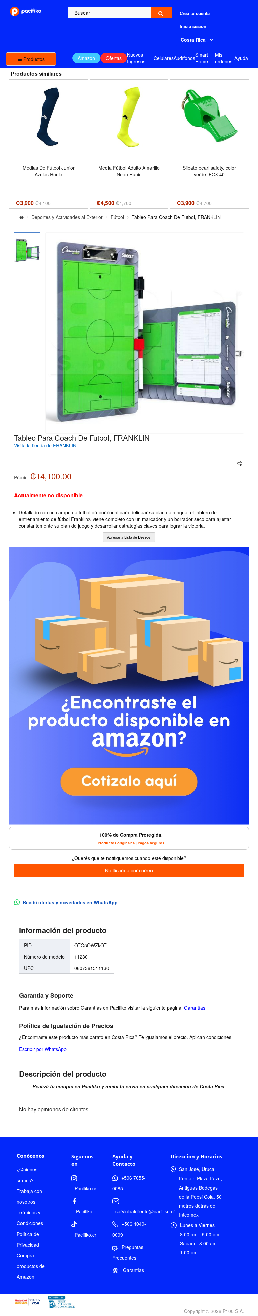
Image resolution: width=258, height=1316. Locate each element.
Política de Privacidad (28, 1239)
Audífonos (184, 58)
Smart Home (201, 58)
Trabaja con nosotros (29, 1196)
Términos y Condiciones (30, 1217)
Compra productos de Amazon (31, 1266)
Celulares (164, 58)
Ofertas (114, 58)
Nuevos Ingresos (136, 58)
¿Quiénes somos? (27, 1175)
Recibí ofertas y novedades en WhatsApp (70, 902)
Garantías (194, 1007)
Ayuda (241, 58)
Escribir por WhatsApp (43, 1049)
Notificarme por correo (129, 870)
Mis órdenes (223, 58)
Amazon (86, 58)
